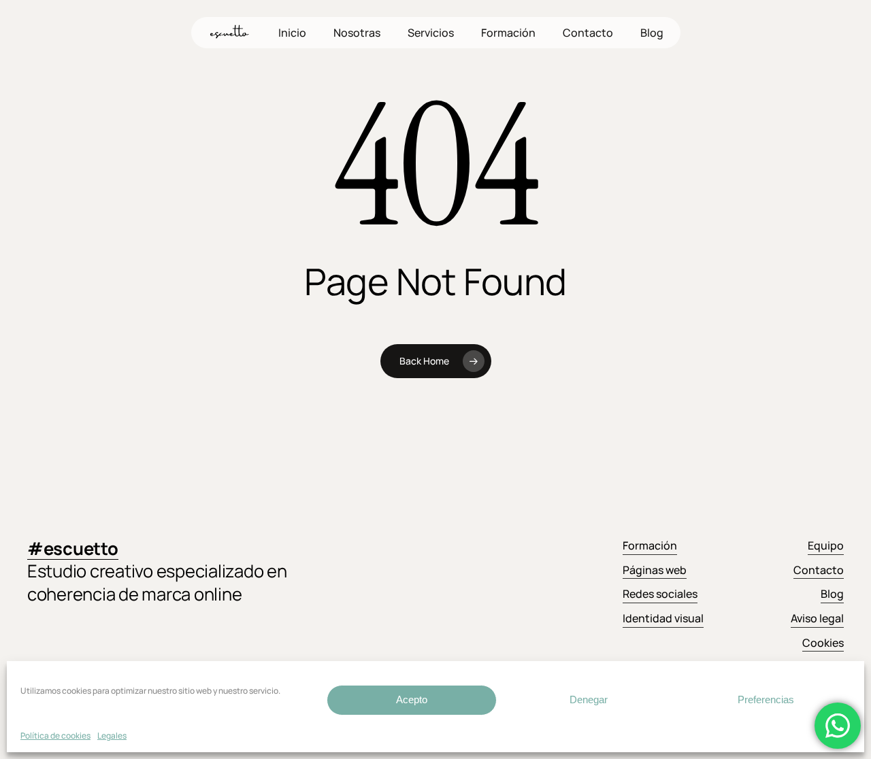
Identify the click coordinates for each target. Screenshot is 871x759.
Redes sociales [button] (660, 593)
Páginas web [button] (655, 569)
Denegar (589, 699)
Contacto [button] (818, 569)
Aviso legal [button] (817, 618)
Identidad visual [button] (663, 618)
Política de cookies (55, 735)
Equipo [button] (826, 545)
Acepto (411, 699)
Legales (112, 735)
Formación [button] (650, 545)
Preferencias (766, 699)
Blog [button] (832, 593)
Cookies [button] (823, 642)
